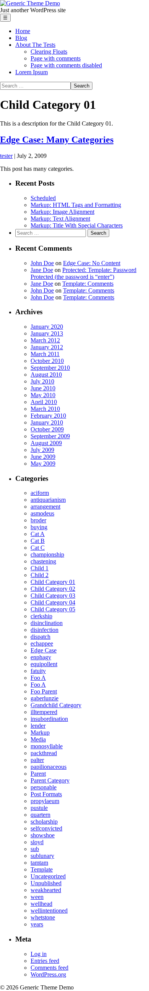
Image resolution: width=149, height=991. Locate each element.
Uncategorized (48, 876)
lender (38, 725)
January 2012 (47, 347)
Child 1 (40, 568)
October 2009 (47, 429)
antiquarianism (48, 499)
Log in (39, 954)
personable (44, 787)
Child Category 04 (53, 602)
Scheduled (43, 198)
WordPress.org (48, 974)
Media (38, 739)
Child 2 (40, 575)
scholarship (44, 821)
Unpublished (46, 883)
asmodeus (42, 513)
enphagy (41, 657)
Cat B (38, 541)
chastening (43, 561)
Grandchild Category (56, 705)
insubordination (49, 719)
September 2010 (50, 367)
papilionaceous (48, 767)
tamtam (39, 862)
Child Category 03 (53, 595)
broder (38, 520)
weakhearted (46, 890)
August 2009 (46, 443)
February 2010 (48, 415)
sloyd (37, 842)
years (37, 924)
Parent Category (50, 780)
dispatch (40, 636)
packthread (44, 753)
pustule (39, 808)
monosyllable (47, 746)
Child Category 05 (53, 609)
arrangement (45, 506)
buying (39, 527)
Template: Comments (87, 283)
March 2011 (45, 354)
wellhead (41, 903)
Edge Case (44, 650)
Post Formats (46, 794)
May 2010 (43, 395)
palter (37, 760)
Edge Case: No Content (91, 263)
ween (37, 897)
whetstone (43, 917)
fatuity (38, 671)
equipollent (44, 664)
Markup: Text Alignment (60, 218)
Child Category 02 (53, 588)
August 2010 (46, 374)
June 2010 (43, 388)
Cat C (38, 547)
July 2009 (42, 450)
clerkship (41, 616)
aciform (40, 493)
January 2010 (47, 422)
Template (42, 869)
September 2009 (50, 436)
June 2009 (43, 456)
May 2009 (43, 463)
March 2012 (45, 340)
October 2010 (47, 361)
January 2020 (47, 326)
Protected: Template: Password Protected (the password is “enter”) (83, 273)
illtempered (44, 712)
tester (6, 156)
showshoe (43, 835)
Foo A (38, 677)
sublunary (42, 856)
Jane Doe (42, 270)
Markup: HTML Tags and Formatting (76, 205)
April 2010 (44, 402)
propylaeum (45, 801)
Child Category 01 (53, 582)
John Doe (42, 263)
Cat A (38, 534)
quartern (40, 814)
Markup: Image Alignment (62, 211)
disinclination (47, 623)
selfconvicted (46, 828)
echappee (42, 643)
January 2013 (47, 333)
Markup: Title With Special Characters (77, 225)
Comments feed (49, 967)
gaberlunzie (44, 698)
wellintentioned (49, 910)
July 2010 (42, 381)
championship (47, 554)
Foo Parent (44, 691)
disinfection (44, 630)
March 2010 (45, 409)
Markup (40, 732)
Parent (38, 773)
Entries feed (45, 961)
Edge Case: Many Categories (56, 140)
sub (35, 849)
